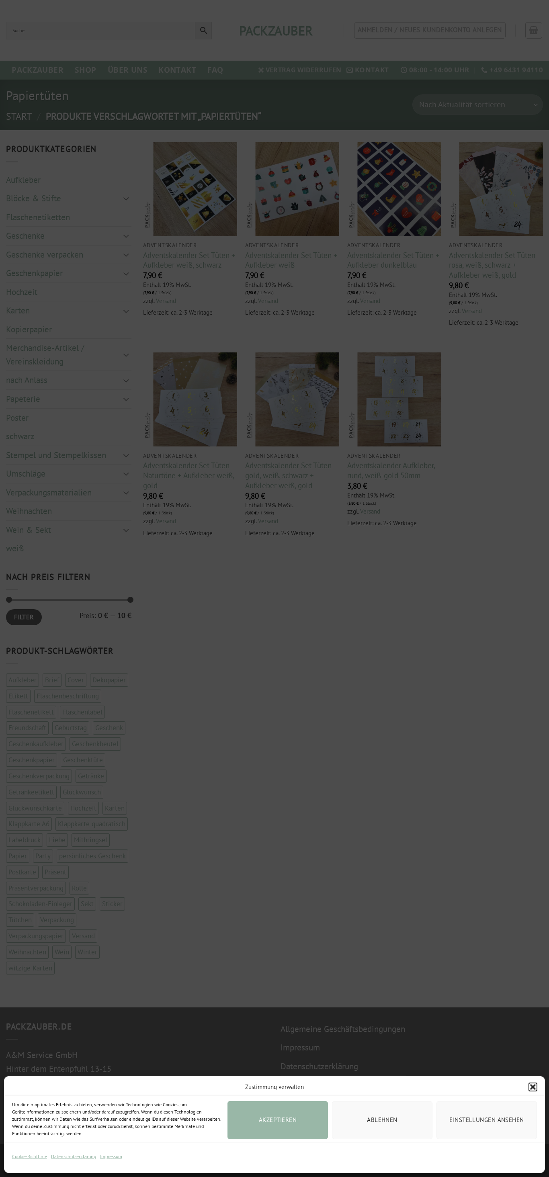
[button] (533, 1087)
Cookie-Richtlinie (29, 1156)
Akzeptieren (278, 1120)
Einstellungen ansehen (486, 1120)
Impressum (111, 1156)
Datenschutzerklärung (73, 1156)
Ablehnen (382, 1120)
